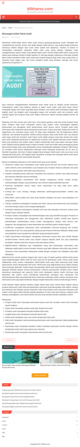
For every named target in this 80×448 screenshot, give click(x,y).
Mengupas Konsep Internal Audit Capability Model (18, 397)
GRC (3, 433)
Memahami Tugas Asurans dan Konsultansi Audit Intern (20, 393)
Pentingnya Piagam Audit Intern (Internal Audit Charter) (20, 407)
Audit (4, 421)
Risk (3, 436)
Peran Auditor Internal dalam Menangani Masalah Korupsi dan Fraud (19, 366)
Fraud (4, 429)
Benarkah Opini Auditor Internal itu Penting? (55, 365)
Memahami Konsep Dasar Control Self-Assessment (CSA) (21, 400)
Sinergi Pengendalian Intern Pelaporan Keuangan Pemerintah (21, 403)
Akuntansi (5, 417)
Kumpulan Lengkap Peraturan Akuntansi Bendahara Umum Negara (39, 21)
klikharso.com (45, 444)
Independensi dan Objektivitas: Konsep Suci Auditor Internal (21, 390)
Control (4, 425)
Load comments (40, 375)
